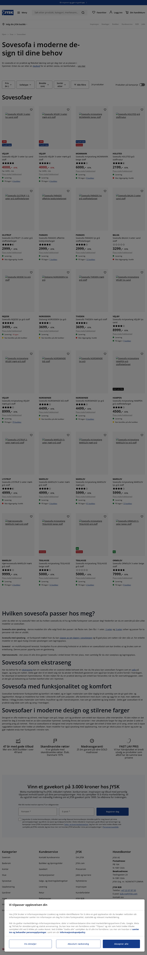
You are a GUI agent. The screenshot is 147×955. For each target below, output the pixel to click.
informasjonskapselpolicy (72, 932)
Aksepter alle (121, 944)
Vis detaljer (30, 944)
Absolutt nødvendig (78, 944)
